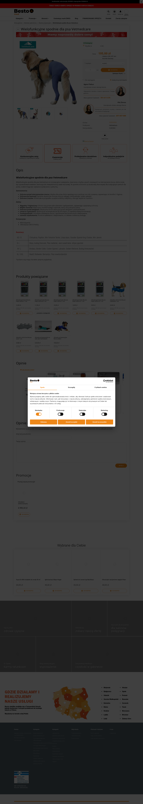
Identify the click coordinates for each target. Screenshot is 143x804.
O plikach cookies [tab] (101, 387)
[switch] (60, 414)
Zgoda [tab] (42, 387)
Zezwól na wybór (71, 422)
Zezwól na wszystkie (100, 422)
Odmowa (43, 422)
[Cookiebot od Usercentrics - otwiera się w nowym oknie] (104, 381)
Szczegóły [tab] (71, 387)
